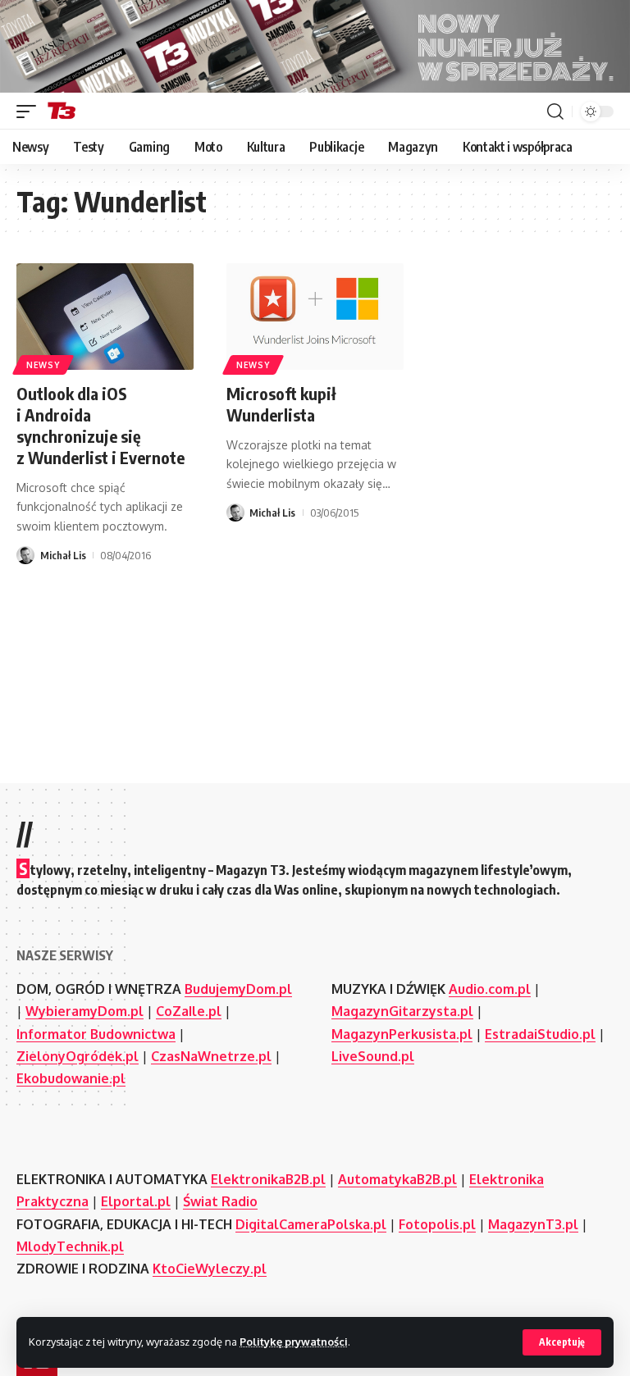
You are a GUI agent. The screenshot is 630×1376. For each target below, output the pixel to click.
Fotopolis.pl (437, 1224)
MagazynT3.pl (533, 1224)
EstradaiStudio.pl (540, 1034)
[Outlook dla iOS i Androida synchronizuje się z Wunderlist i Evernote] (105, 316)
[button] (562, 1342)
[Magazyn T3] (61, 111)
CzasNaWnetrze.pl (211, 1056)
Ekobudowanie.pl (71, 1078)
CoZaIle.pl (188, 1011)
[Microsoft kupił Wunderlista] (315, 316)
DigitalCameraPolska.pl (310, 1224)
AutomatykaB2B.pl (397, 1179)
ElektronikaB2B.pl (268, 1179)
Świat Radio (220, 1201)
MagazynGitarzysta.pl (402, 1011)
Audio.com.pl (490, 989)
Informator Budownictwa (96, 1034)
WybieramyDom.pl (84, 1011)
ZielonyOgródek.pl (77, 1056)
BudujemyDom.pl (238, 989)
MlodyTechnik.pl (70, 1246)
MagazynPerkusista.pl (401, 1034)
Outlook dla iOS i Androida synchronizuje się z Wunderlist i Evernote (100, 425)
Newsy (43, 365)
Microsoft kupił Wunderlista (281, 404)
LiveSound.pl (372, 1056)
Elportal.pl (136, 1201)
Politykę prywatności (294, 1341)
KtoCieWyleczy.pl (210, 1268)
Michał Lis (63, 555)
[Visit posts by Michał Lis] (25, 555)
